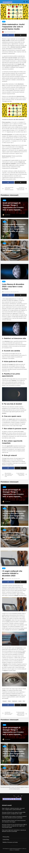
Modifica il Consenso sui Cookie (10, 842)
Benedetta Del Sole (7, 578)
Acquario (4, 701)
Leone (20, 701)
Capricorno (14, 701)
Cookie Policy (6, 839)
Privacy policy (6, 836)
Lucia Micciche (7, 214)
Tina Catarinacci (7, 291)
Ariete (9, 701)
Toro (24, 701)
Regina (5, 31)
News (4, 21)
